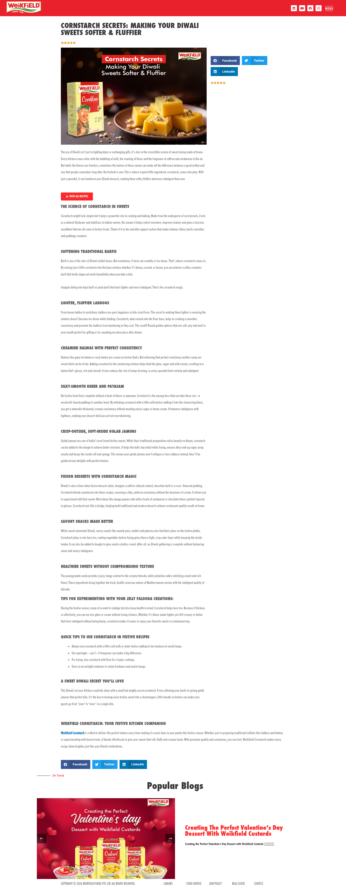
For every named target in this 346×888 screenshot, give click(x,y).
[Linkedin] (294, 8)
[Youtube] (302, 8)
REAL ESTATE (238, 883)
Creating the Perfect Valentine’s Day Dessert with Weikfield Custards (234, 831)
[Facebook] (310, 8)
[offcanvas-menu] (329, 8)
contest (258, 883)
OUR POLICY (215, 883)
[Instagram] (319, 8)
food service (193, 883)
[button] (225, 60)
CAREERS (168, 883)
